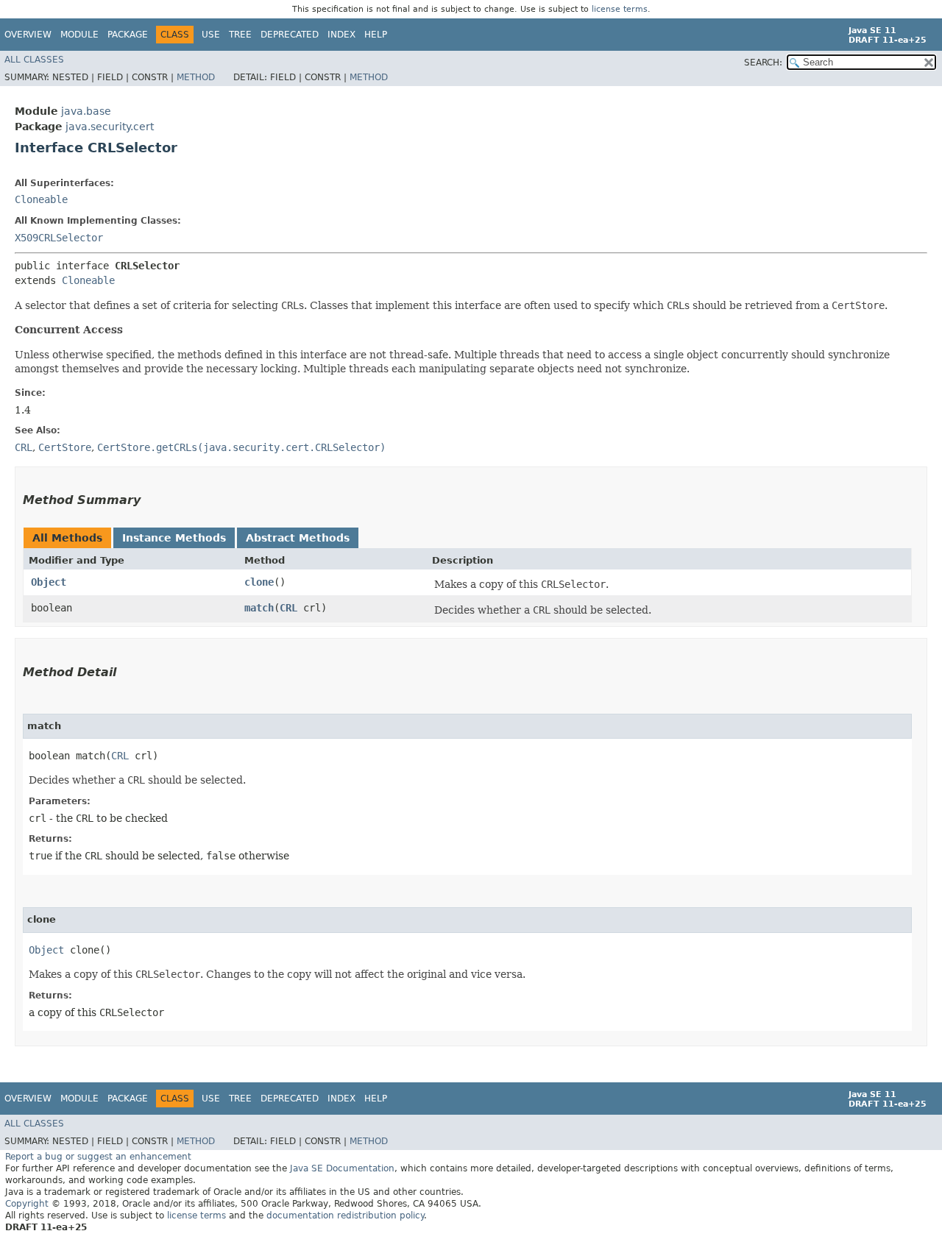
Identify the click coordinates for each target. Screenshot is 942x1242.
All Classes (34, 59)
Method (196, 77)
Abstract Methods (298, 538)
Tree (240, 34)
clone (259, 582)
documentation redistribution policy (345, 1215)
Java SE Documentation (342, 1168)
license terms (620, 9)
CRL (288, 608)
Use (211, 34)
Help (375, 34)
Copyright (27, 1204)
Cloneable (41, 199)
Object (48, 582)
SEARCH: (763, 62)
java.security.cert (109, 126)
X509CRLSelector (59, 238)
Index (341, 34)
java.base (86, 111)
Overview (28, 34)
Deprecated (290, 34)
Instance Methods (174, 538)
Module (79, 34)
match (259, 608)
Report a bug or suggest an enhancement (98, 1156)
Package (127, 34)
